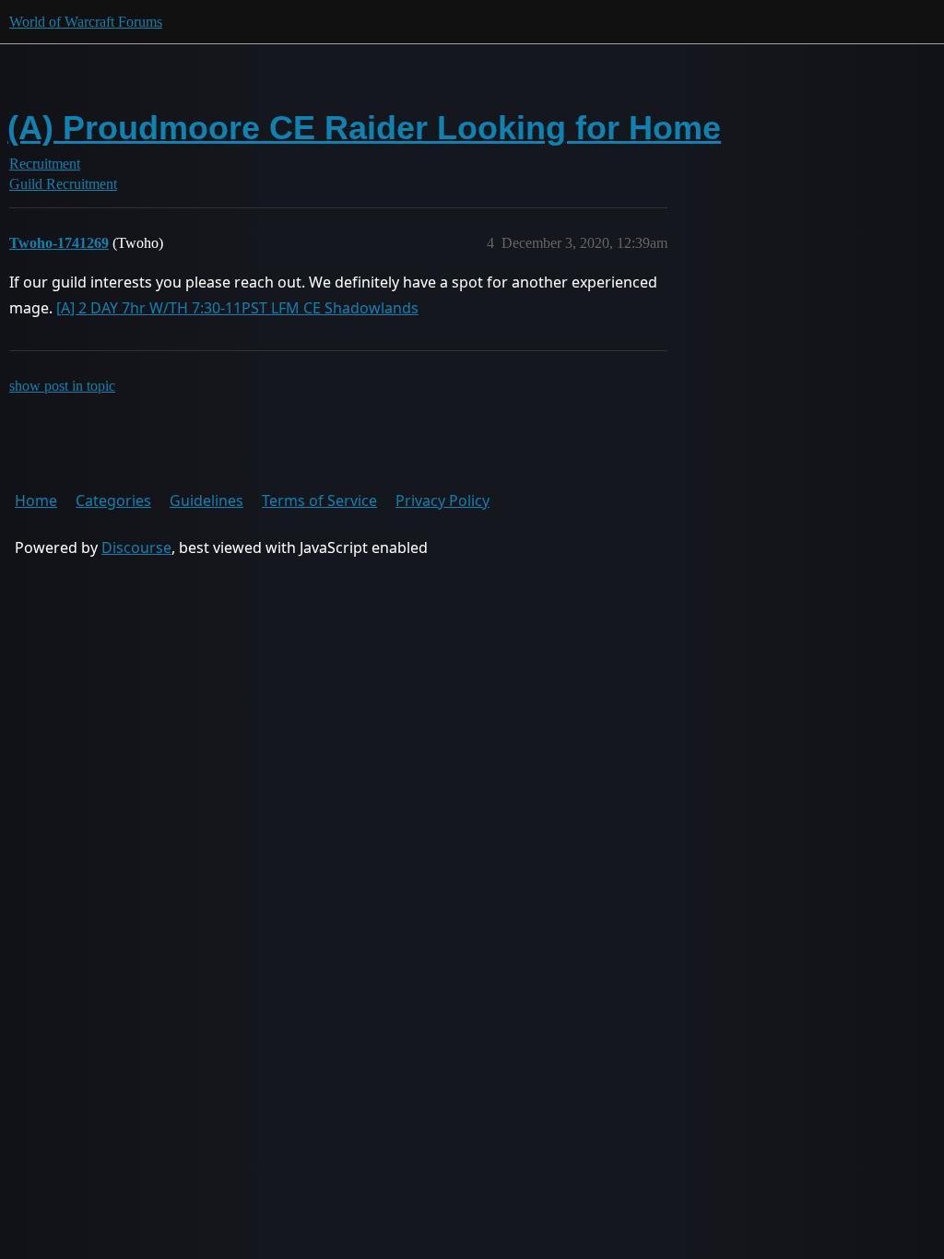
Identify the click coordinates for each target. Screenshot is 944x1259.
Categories (113, 500)
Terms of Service (319, 500)
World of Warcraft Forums (85, 21)
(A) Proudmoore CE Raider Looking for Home (364, 128)
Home (36, 500)
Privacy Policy (442, 500)
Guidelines (206, 500)
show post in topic (62, 386)
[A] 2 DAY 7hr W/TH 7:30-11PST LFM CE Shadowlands (237, 308)
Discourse (136, 547)
